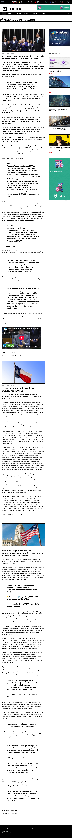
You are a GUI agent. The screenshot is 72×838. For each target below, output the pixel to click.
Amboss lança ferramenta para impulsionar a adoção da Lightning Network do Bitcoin (58, 109)
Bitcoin (4, 53)
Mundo (12, 53)
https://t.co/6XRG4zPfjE (29, 597)
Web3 (43, 13)
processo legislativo (25, 506)
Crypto (19, 13)
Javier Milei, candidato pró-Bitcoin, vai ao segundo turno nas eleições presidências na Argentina (59, 149)
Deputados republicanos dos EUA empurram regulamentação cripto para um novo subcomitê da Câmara (23, 553)
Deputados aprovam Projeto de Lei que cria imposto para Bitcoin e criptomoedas (23, 57)
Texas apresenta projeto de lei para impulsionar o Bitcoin (19, 389)
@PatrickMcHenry (27, 585)
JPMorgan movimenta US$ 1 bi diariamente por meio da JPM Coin (58, 129)
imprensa (35, 622)
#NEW (9, 585)
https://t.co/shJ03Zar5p (25, 689)
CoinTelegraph (11, 352)
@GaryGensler (12, 681)
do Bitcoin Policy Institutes (24, 404)
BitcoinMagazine (12, 514)
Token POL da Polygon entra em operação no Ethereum (57, 70)
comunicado (7, 634)
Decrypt (9, 810)
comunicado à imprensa (24, 758)
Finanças (35, 13)
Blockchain (10, 13)
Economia (27, 13)
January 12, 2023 (13, 606)
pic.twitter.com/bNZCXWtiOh (18, 599)
